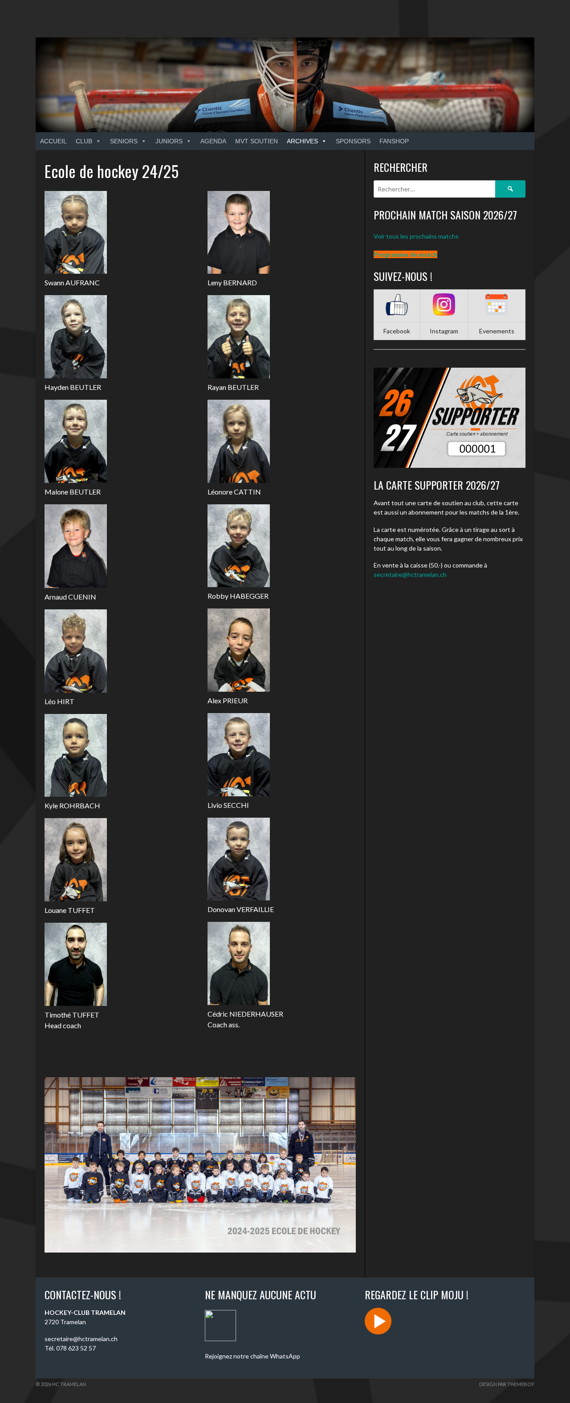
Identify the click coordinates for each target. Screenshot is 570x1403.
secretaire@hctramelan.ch (410, 574)
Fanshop (394, 141)
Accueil (53, 141)
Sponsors (353, 141)
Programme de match (405, 254)
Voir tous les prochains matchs (416, 236)
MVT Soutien (256, 141)
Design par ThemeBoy (506, 1384)
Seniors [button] (124, 141)
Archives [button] (302, 141)
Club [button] (84, 141)
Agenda (213, 141)
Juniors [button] (169, 141)
